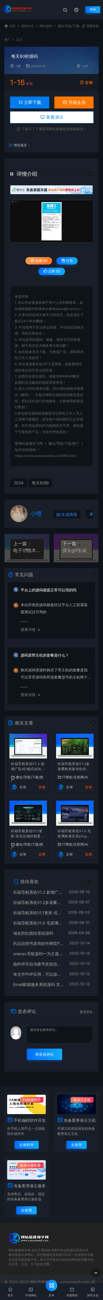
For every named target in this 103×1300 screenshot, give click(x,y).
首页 (12, 26)
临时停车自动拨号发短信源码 (38, 963)
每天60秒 (40, 482)
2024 (18, 482)
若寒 (22, 787)
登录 (93, 9)
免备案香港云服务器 (30, 1185)
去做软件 (26, 1145)
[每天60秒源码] (51, 221)
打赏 (69, 261)
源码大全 (27, 26)
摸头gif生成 (74, 550)
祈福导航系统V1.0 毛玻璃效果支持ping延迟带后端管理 (74, 834)
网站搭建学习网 (31, 443)
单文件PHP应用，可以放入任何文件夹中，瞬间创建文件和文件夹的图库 (38, 974)
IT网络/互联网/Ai (75, 777)
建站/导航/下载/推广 (63, 443)
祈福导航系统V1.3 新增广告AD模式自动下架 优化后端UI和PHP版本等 (28, 767)
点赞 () (53, 271)
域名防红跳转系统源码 (33, 933)
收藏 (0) (40, 261)
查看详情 (28, 629)
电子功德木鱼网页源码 (27, 550)
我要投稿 (92, 26)
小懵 (18, 66)
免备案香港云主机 (80, 1120)
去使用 (76, 1145)
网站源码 (45, 26)
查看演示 (54, 117)
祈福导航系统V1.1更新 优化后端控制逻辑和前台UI (27, 834)
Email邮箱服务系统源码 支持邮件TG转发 (38, 984)
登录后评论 (44, 1054)
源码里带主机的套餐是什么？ (45, 655)
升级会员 (76, 102)
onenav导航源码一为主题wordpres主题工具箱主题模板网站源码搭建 (38, 953)
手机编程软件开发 (30, 1120)
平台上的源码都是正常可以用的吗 (48, 590)
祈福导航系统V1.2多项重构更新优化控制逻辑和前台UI (74, 767)
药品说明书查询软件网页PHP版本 (38, 943)
